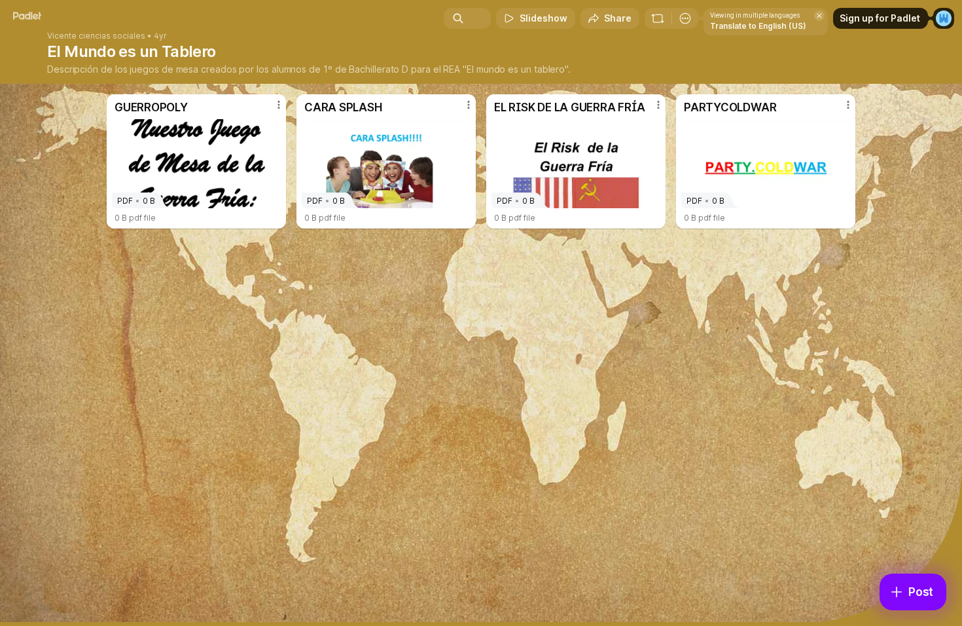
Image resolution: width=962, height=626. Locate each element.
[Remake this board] (658, 18)
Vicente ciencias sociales (96, 36)
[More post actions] (279, 104)
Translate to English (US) (758, 26)
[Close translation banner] (819, 15)
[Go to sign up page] (943, 18)
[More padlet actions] (685, 18)
